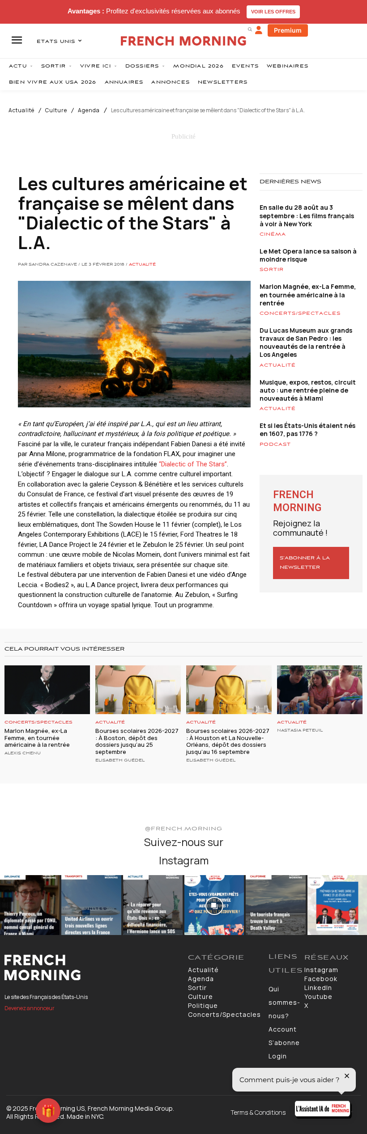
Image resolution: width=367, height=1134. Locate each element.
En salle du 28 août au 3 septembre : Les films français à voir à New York (307, 215)
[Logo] (91, 968)
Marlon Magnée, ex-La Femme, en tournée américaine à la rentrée (308, 294)
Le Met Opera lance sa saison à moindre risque (308, 255)
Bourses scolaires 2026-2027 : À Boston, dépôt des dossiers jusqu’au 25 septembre (137, 741)
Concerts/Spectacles (300, 313)
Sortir (272, 269)
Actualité (21, 110)
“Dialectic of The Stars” (193, 464)
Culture (56, 110)
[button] (249, 29)
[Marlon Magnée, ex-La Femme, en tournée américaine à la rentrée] (47, 689)
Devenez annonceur (29, 1008)
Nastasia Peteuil (300, 730)
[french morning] (183, 41)
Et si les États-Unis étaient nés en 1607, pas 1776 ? (307, 429)
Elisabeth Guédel (120, 760)
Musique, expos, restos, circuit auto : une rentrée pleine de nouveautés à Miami (308, 390)
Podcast (275, 444)
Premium (288, 30)
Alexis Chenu (22, 753)
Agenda (89, 110)
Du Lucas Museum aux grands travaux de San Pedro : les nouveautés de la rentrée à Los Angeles (306, 342)
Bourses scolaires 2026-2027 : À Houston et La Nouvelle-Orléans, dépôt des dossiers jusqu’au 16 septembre (227, 741)
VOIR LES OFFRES (273, 11)
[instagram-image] (30, 905)
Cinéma (273, 234)
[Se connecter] (258, 30)
